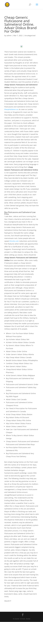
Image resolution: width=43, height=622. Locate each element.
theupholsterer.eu (11, 109)
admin (9, 35)
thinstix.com (14, 241)
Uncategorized (29, 35)
